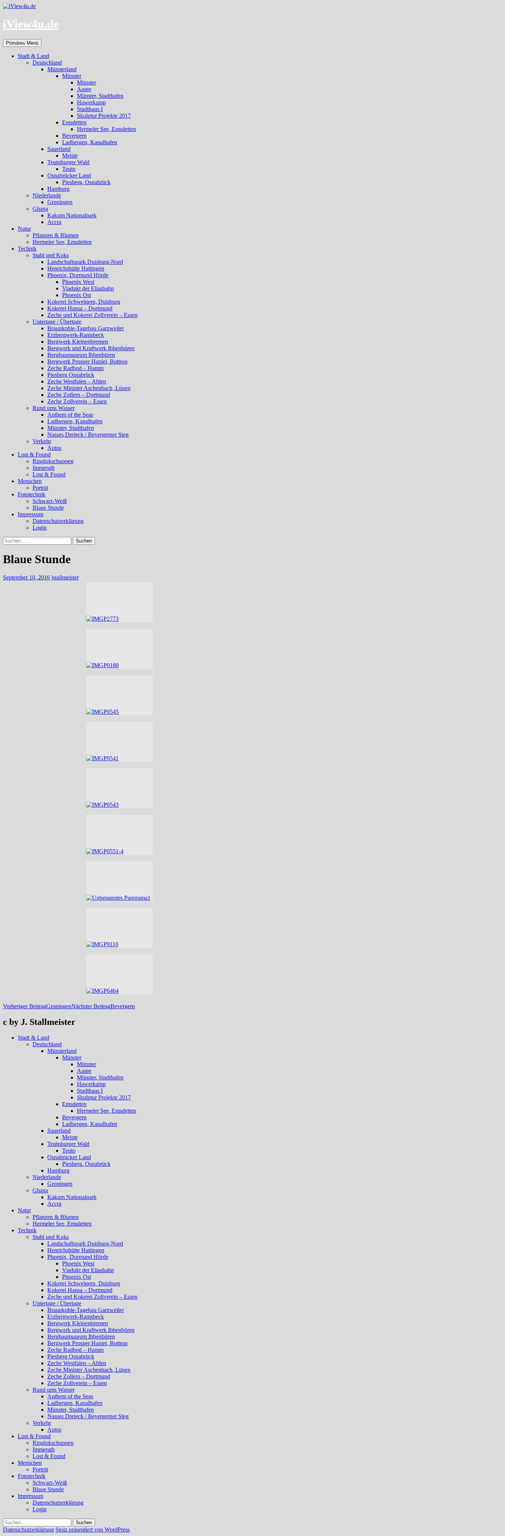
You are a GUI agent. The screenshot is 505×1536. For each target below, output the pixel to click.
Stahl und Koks (51, 255)
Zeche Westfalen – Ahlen (76, 381)
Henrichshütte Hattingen (75, 268)
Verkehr (42, 441)
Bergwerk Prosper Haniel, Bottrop (87, 361)
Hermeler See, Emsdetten (106, 129)
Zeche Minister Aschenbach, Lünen (89, 388)
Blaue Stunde (48, 507)
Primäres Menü (22, 43)
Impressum (30, 514)
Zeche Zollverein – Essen (77, 401)
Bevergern (74, 135)
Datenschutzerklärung (58, 521)
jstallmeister (65, 577)
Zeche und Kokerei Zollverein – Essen (92, 315)
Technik (27, 248)
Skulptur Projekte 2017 (104, 116)
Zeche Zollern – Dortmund (78, 395)
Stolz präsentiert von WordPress (92, 1529)
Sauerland (59, 149)
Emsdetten (74, 122)
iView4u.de (31, 24)
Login (40, 527)
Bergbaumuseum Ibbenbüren (81, 355)
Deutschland (47, 62)
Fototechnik (31, 494)
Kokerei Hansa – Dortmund (79, 308)
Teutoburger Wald (68, 162)
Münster (71, 76)
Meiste (70, 155)
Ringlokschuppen (53, 461)
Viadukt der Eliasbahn (88, 288)
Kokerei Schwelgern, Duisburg (83, 302)
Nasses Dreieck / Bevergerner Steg (88, 434)
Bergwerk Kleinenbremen (77, 341)
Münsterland (62, 69)
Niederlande (47, 195)
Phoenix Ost (76, 295)
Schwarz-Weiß (50, 501)
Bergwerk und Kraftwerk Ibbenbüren (91, 348)
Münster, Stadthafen (100, 96)
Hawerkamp (91, 102)
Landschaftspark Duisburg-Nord (85, 262)
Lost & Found (34, 454)
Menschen (30, 481)
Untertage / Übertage (57, 321)
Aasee (84, 89)
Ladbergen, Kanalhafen (89, 142)
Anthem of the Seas (70, 414)
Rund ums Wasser (54, 408)
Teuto (68, 169)
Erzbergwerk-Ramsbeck (75, 335)
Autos (54, 448)
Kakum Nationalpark (71, 215)
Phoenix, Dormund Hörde (77, 275)
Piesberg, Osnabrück (86, 182)
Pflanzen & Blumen (56, 235)
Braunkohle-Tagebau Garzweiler (85, 328)
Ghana (40, 209)
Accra (54, 222)
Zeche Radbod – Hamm (75, 368)
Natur (24, 228)
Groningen (59, 202)
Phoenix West (78, 282)
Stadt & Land (33, 56)
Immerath (44, 468)
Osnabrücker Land (69, 175)
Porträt (40, 488)
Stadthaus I (90, 109)
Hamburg (58, 189)
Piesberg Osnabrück (70, 375)
